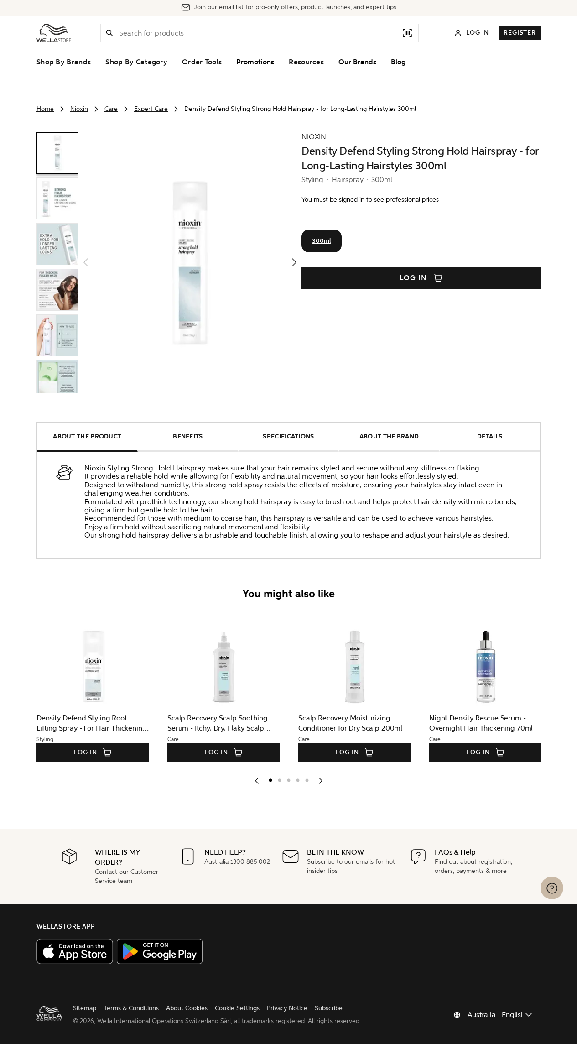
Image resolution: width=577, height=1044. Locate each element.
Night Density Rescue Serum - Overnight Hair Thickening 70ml (481, 723)
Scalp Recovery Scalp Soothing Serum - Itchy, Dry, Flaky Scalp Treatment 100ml (217, 723)
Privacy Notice (287, 1008)
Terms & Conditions (131, 1008)
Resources (306, 62)
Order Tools (202, 62)
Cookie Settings (237, 1008)
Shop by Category (136, 62)
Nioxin (79, 109)
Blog (398, 62)
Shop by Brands (63, 62)
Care (111, 109)
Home (45, 109)
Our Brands (357, 62)
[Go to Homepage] (53, 33)
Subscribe (329, 1008)
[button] (109, 33)
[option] (268, 778)
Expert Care (151, 109)
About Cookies (187, 1008)
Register (520, 33)
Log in (413, 277)
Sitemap (84, 1008)
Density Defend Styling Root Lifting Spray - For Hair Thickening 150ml (91, 723)
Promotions (255, 62)
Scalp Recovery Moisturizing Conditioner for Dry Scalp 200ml (350, 723)
